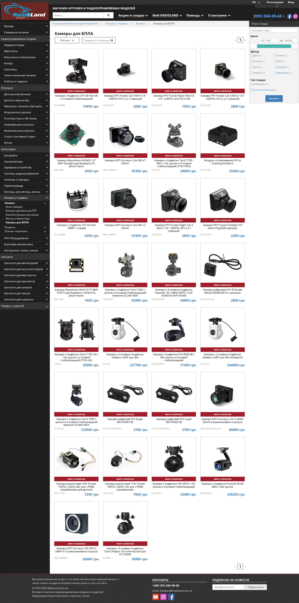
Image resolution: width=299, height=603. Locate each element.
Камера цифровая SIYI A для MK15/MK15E (173, 421)
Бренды (9, 26)
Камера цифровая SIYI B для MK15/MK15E (125, 421)
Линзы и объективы (18, 218)
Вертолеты (11, 51)
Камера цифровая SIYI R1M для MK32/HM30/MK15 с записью (222, 291)
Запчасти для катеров (18, 287)
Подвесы (10, 227)
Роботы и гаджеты (15, 81)
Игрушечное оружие (17, 112)
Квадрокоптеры (14, 45)
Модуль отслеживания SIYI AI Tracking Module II (222, 162)
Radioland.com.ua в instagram (295, 16)
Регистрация (275, 2)
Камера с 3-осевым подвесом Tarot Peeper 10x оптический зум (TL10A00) (125, 551)
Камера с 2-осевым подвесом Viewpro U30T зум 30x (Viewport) (223, 356)
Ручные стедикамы (16, 231)
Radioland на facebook (289, 16)
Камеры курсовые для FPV (21, 210)
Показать (274, 98)
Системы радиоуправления (21, 173)
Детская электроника (17, 94)
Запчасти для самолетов (19, 281)
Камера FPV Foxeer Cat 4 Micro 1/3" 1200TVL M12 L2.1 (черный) (222, 97)
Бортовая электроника (18, 244)
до (281, 40)
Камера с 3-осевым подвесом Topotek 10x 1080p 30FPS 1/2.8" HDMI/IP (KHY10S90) (174, 292)
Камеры (10, 203)
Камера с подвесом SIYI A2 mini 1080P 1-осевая (76, 227)
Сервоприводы (13, 186)
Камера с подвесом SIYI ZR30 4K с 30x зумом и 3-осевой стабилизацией (174, 357)
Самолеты (10, 69)
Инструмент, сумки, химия (21, 250)
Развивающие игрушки (19, 124)
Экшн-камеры (14, 206)
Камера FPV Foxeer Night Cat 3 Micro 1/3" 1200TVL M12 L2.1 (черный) (174, 228)
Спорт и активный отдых (19, 136)
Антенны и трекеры (16, 179)
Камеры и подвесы (16, 198)
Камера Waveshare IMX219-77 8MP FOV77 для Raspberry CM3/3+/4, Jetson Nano (76, 292)
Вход (291, 2)
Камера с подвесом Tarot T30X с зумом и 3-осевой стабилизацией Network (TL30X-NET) (76, 422)
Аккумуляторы (13, 161)
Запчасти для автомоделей (21, 263)
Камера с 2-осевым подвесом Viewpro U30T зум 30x (125, 356)
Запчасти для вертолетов (20, 275)
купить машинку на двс (51, 579)
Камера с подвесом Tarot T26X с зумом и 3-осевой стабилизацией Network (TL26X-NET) (125, 292)
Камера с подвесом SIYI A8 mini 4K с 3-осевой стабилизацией (76, 97)
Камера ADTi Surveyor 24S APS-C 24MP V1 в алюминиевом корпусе (76, 550)
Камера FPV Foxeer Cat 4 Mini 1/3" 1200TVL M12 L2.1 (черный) (125, 97)
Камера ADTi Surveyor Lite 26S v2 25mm (125, 227)
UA (254, 2)
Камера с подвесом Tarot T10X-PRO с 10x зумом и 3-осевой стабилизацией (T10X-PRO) (173, 163)
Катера (8, 63)
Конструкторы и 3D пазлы (20, 118)
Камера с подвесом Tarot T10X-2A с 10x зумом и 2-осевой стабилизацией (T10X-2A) (76, 357)
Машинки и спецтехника (20, 57)
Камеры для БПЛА (17, 222)
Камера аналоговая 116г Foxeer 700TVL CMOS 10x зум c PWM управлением (125, 486)
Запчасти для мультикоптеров (23, 269)
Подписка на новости (230, 580)
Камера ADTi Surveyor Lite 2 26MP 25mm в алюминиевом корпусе (222, 421)
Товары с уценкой (12, 306)
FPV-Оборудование (16, 238)
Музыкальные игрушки (19, 130)
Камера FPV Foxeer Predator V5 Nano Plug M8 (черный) (222, 227)
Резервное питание (16, 32)
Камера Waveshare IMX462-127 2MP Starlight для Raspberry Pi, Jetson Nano (76, 163)
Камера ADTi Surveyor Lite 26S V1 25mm (125, 162)
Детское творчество (16, 100)
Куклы (8, 142)
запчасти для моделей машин (98, 579)
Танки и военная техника (20, 75)
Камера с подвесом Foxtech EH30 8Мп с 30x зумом (222, 485)
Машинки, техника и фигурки (23, 106)
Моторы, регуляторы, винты (22, 192)
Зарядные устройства (17, 167)
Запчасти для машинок (19, 299)
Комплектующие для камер (22, 214)
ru (259, 2)
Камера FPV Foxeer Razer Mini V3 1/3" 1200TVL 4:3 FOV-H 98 (174, 97)
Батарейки (10, 155)
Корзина (276, 6)
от (262, 40)
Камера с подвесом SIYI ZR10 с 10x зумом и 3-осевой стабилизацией (174, 485)
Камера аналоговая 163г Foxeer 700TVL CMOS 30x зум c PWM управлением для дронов (76, 486)
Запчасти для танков (17, 293)
